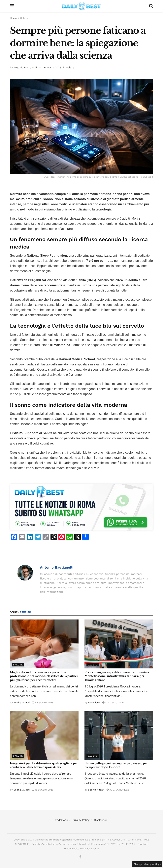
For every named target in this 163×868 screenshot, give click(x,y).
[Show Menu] (12, 6)
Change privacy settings (147, 864)
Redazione (94, 702)
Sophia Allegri (22, 702)
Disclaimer (100, 819)
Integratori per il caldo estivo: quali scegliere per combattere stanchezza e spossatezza (44, 765)
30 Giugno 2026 (119, 789)
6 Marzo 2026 (52, 67)
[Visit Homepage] (81, 6)
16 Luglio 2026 (43, 789)
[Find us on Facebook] (80, 857)
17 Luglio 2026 (114, 702)
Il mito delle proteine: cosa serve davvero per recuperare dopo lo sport (116, 765)
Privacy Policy (81, 819)
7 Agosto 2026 (43, 702)
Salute (24, 18)
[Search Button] (151, 6)
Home (13, 18)
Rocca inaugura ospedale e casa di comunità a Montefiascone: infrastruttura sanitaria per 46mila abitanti (116, 676)
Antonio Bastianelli (25, 67)
